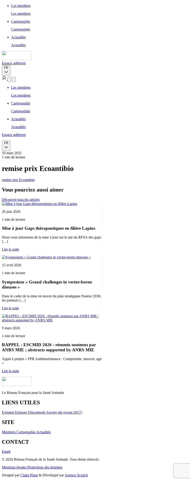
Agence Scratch (76, 475)
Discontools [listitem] (37, 412)
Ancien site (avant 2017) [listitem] (64, 412)
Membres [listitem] (9, 432)
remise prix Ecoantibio (18, 180)
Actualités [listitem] (43, 432)
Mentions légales (14, 467)
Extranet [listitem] (8, 412)
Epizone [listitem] (21, 412)
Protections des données (44, 467)
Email (6, 451)
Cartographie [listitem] (26, 432)
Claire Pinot (29, 475)
